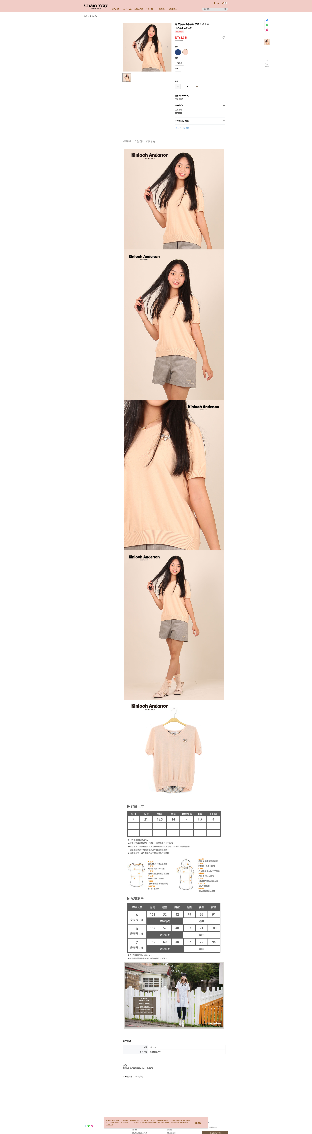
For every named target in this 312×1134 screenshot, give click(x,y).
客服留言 (170, 1130)
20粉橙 (179, 63)
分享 (179, 128)
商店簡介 (135, 1130)
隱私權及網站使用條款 (139, 1133)
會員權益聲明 (171, 1133)
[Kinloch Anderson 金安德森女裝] (96, 6)
